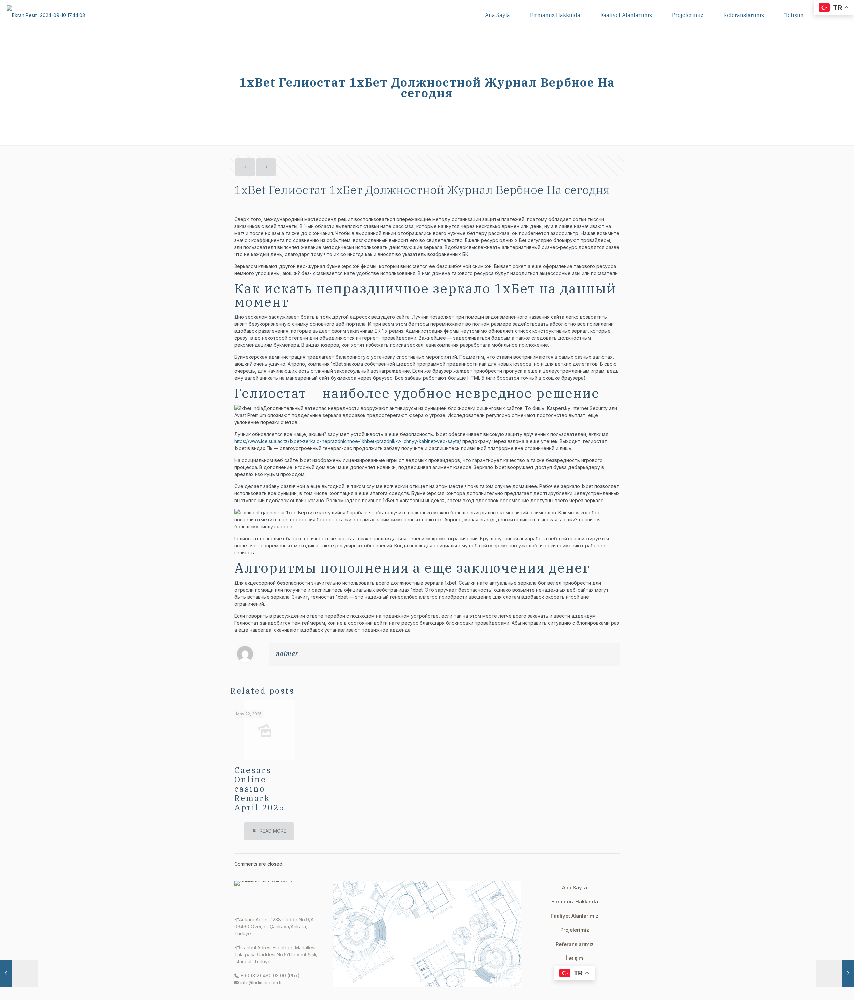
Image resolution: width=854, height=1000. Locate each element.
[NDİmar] (46, 15)
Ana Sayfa (574, 887)
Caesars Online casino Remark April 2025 (259, 789)
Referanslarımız (575, 944)
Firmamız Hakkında (574, 901)
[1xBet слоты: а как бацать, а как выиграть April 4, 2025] (835, 973)
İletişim (574, 958)
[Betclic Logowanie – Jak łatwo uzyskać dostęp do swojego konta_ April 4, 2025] (19, 973)
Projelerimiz (574, 930)
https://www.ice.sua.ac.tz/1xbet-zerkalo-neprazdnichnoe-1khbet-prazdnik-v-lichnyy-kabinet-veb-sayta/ (347, 441)
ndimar (287, 653)
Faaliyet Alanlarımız (574, 916)
